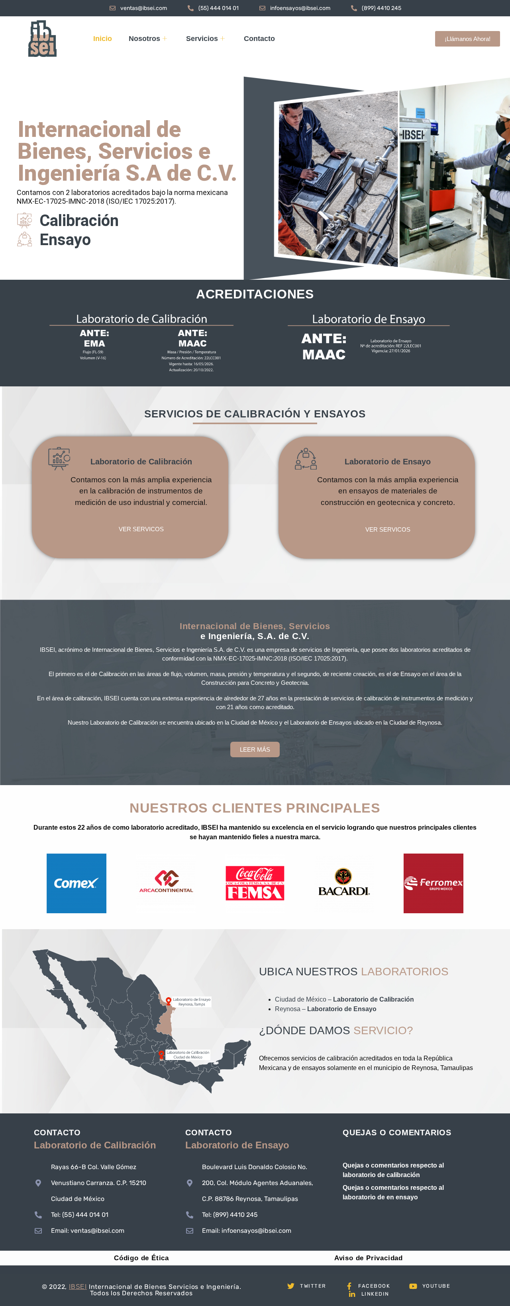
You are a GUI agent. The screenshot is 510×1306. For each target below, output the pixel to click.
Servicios (202, 39)
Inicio (102, 39)
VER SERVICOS (141, 529)
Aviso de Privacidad (368, 1258)
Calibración (79, 221)
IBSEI (78, 1286)
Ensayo (65, 240)
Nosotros (144, 39)
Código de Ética (141, 1258)
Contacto (259, 39)
